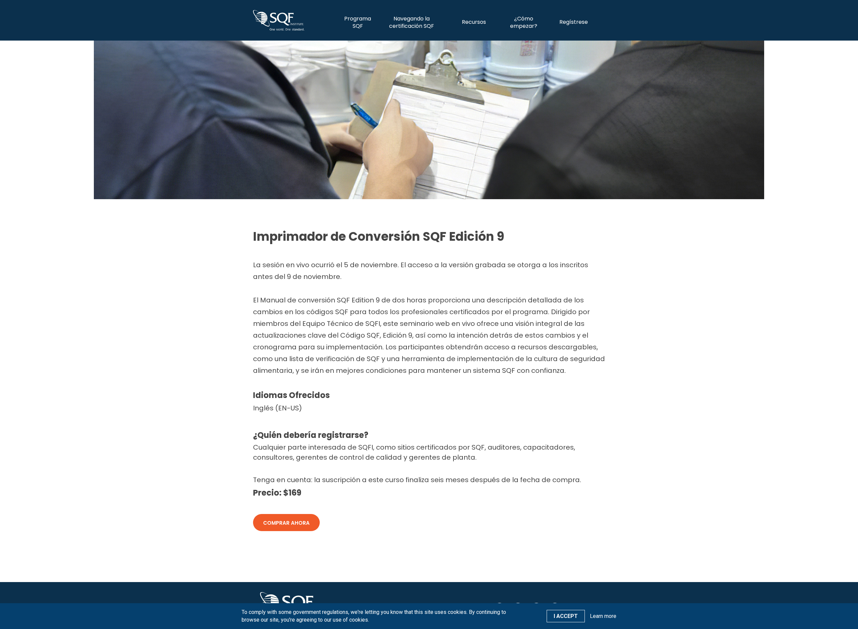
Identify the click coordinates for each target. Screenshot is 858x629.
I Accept (566, 616)
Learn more (603, 616)
